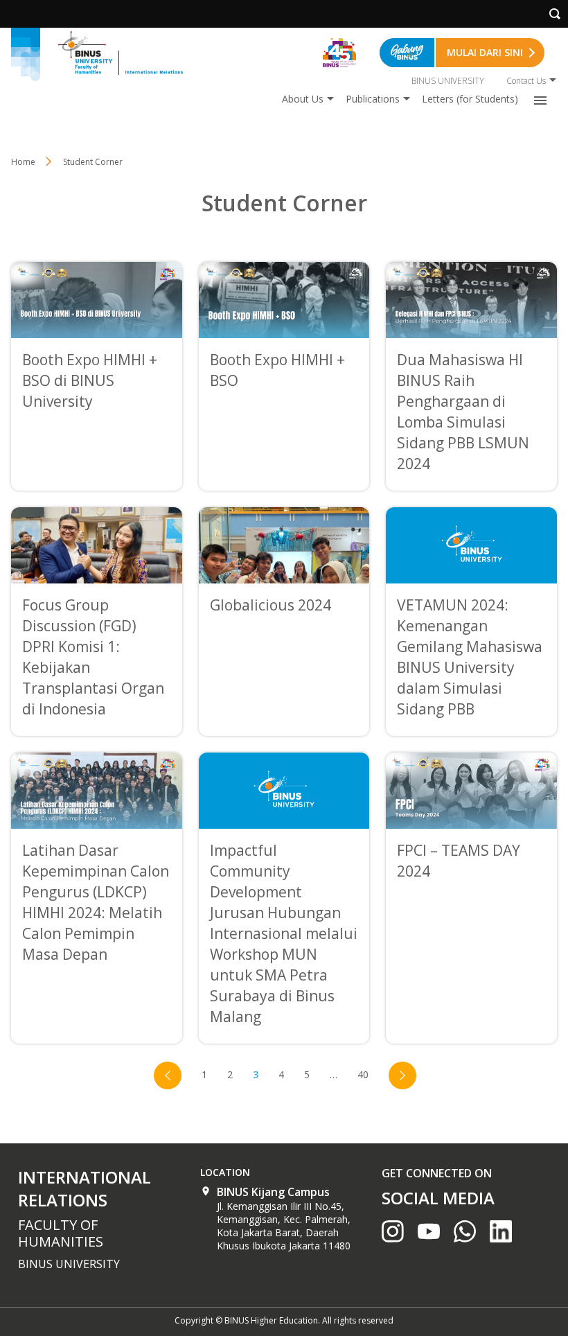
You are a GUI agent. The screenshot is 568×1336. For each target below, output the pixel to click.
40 (363, 1074)
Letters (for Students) (470, 98)
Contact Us (526, 81)
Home (23, 162)
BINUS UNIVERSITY (447, 81)
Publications (373, 98)
